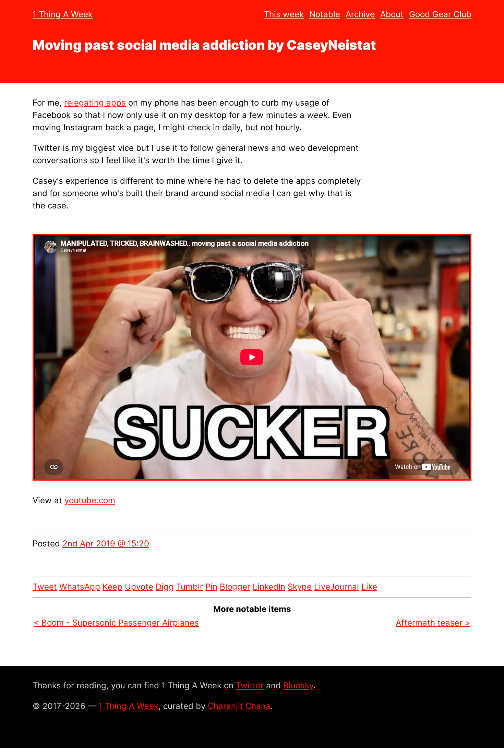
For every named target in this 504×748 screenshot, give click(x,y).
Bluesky (298, 685)
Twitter (250, 685)
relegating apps (95, 103)
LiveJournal (336, 587)
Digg (165, 587)
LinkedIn (269, 587)
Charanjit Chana (239, 706)
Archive (360, 14)
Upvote (139, 587)
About (392, 14)
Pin (211, 587)
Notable (324, 14)
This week (284, 14)
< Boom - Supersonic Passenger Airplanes (116, 623)
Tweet (45, 587)
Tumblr (189, 587)
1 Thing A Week (63, 14)
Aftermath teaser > (433, 623)
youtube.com (89, 500)
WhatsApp (79, 587)
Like (369, 587)
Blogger (235, 587)
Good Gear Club (440, 14)
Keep (112, 587)
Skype (300, 587)
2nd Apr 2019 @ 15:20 (105, 543)
